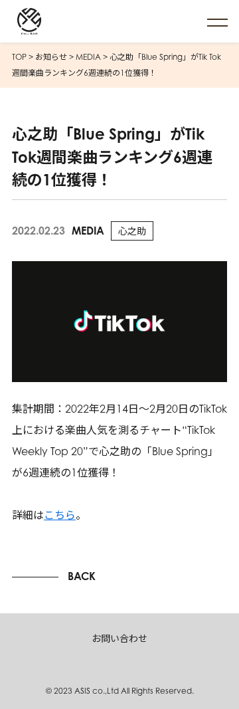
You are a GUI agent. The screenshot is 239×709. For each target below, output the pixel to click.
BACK (82, 576)
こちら (60, 515)
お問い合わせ (119, 638)
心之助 (132, 231)
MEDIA (88, 230)
